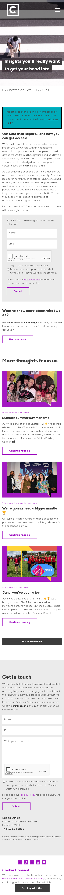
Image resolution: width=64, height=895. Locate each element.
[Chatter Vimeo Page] (44, 862)
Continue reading (19, 450)
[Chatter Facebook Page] (32, 862)
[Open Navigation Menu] (57, 9)
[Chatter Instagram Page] (38, 862)
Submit (18, 291)
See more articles (32, 641)
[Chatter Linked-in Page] (20, 862)
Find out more (17, 339)
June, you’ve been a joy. (21, 592)
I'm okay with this (32, 888)
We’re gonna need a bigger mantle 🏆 (29, 510)
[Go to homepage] (12, 10)
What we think (9, 413)
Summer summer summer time (25, 418)
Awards (22, 503)
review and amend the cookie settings (23, 879)
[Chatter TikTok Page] (26, 862)
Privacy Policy (32, 280)
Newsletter (23, 413)
